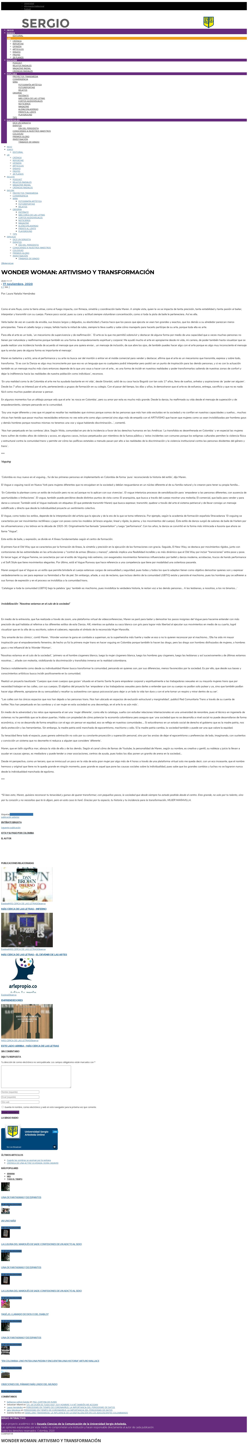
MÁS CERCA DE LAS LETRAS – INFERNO (23, 908)
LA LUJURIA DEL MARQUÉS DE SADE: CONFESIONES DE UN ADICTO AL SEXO (41, 1244)
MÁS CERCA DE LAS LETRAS (22, 903)
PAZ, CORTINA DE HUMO (45, 1401)
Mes (9, 1176)
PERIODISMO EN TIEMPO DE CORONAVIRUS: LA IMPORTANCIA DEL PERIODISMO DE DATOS (70, 1407)
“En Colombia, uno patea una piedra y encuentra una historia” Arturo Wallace (50, 1360)
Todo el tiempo (14, 1179)
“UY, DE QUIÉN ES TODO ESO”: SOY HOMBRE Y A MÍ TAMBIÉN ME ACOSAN (62, 1404)
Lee (11, 263)
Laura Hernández (15, 1407)
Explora (4, 903)
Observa (41, 903)
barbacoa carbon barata (18, 1401)
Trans (16, 814)
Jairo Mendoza (13, 1410)
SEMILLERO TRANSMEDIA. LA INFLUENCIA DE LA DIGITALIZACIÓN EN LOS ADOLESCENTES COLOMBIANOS (76, 1412)
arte (11, 814)
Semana (11, 1173)
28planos (5, 263)
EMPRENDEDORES (12, 1000)
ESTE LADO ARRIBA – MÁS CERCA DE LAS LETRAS (30, 1045)
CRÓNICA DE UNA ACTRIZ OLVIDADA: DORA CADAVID (32, 1163)
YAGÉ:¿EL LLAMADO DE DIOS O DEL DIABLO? (25, 1314)
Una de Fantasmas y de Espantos (21, 1197)
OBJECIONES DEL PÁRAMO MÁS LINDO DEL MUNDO (29, 1384)
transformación (26, 814)
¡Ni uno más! (8, 1220)
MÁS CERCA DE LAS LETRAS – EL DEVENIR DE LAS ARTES (34, 954)
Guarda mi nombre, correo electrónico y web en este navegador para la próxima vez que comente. (50, 1107)
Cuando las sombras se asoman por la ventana (29, 1160)
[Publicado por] (9, 857)
